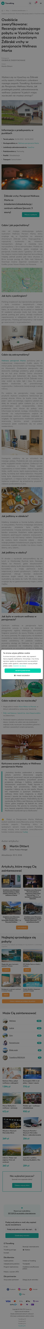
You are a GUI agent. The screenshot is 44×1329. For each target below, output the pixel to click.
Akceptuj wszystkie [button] (22, 670)
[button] (22, 675)
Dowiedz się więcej (19, 666)
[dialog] (22, 664)
